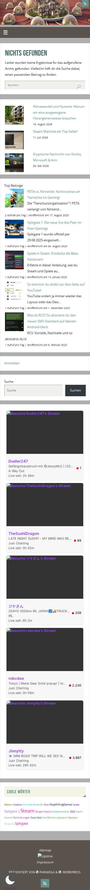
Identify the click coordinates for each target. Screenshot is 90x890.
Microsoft (27, 804)
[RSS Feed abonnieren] (85, 3)
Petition (8, 804)
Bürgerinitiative (44, 811)
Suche (8, 382)
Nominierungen (21, 817)
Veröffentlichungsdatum (55, 817)
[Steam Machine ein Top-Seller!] (17, 139)
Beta (46, 804)
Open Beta (36, 817)
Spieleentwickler (60, 811)
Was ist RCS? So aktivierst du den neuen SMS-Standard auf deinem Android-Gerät (51, 321)
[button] (10, 880)
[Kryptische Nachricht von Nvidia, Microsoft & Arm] (17, 162)
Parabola (47, 872)
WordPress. (71, 872)
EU (41, 804)
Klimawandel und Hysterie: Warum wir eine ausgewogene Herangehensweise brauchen (58, 112)
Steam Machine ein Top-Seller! (55, 131)
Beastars (73, 817)
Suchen (75, 390)
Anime (36, 804)
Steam (27, 810)
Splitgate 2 (12, 811)
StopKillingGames (61, 804)
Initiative (17, 804)
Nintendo (9, 823)
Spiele (76, 804)
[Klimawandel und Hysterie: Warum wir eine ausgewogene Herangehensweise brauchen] (17, 114)
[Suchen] (78, 86)
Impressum (45, 862)
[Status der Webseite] (45, 856)
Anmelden (12, 363)
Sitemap (45, 850)
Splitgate (21, 823)
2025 (72, 811)
